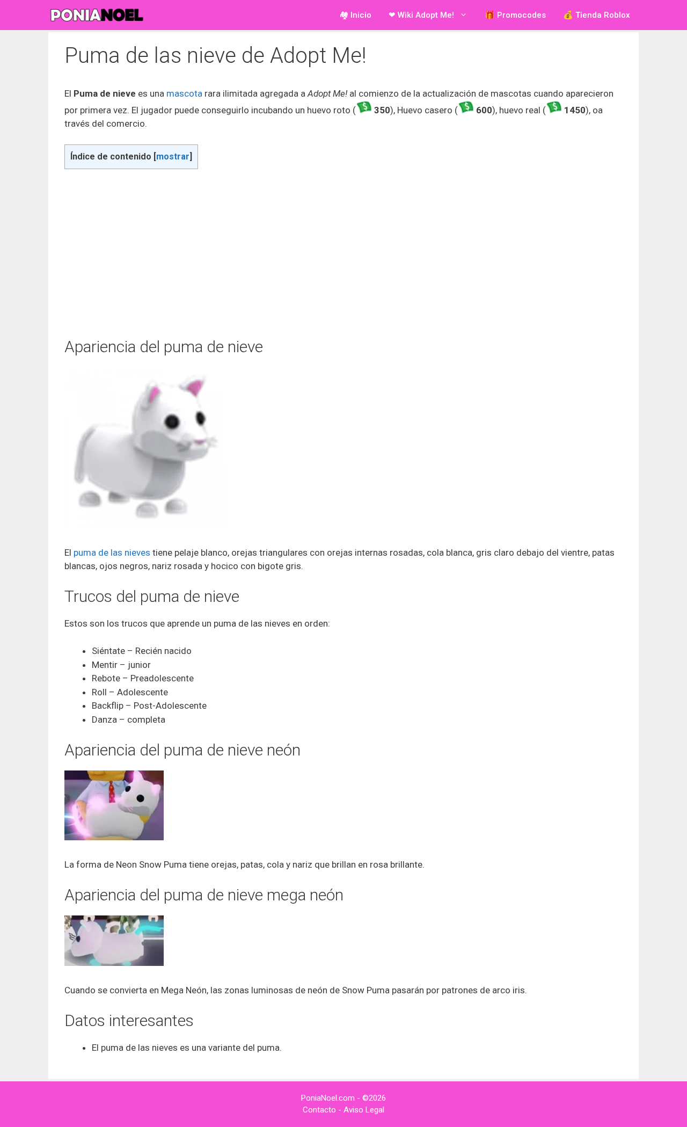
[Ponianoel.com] (99, 15)
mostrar (172, 156)
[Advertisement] (343, 253)
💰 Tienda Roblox (596, 15)
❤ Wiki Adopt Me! (421, 15)
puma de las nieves (112, 552)
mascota (185, 93)
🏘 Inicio (355, 15)
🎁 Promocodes (515, 15)
